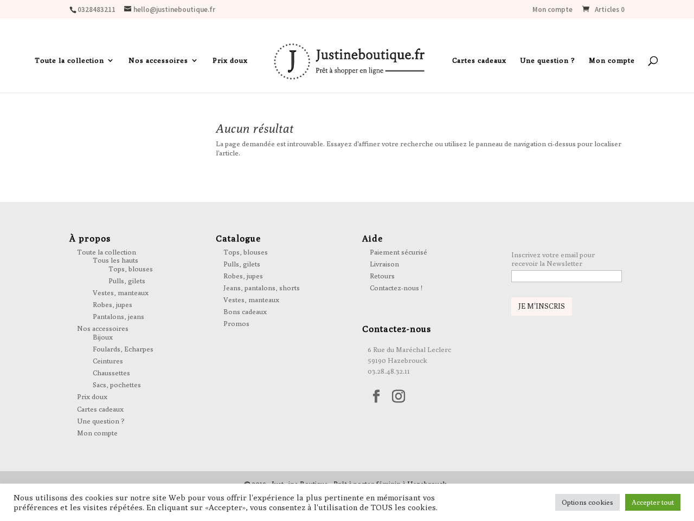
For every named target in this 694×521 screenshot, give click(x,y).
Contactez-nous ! (396, 287)
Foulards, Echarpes (123, 348)
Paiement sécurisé (398, 252)
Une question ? (547, 60)
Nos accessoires (158, 60)
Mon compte (552, 10)
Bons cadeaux (245, 311)
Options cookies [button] (587, 502)
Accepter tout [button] (653, 502)
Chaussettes (111, 372)
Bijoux (103, 337)
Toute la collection (69, 60)
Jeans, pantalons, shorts (261, 287)
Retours (382, 275)
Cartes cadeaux (479, 60)
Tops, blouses (130, 268)
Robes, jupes (112, 304)
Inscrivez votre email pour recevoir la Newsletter (553, 259)
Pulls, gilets (126, 280)
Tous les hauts (115, 260)
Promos (236, 323)
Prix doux (230, 60)
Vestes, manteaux (121, 292)
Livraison (384, 263)
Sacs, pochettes (117, 384)
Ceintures (108, 360)
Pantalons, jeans (118, 316)
